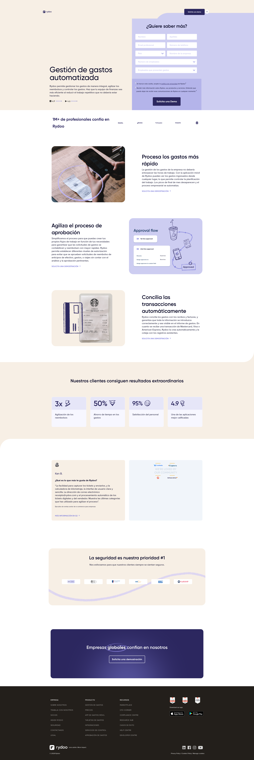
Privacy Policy (175, 753)
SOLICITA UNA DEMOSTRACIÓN (155, 191)
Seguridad (56, 725)
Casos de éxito (127, 725)
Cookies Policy (187, 753)
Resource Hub (126, 720)
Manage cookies (198, 753)
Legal (53, 735)
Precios (89, 710)
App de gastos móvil (95, 715)
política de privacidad (169, 84)
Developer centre (128, 735)
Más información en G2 (66, 516)
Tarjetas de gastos (94, 720)
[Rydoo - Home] (59, 747)
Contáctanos (57, 730)
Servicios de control (95, 730)
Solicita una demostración (127, 659)
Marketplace (126, 705)
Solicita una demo (194, 12)
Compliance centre (129, 715)
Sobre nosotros (59, 705)
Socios (54, 715)
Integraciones (92, 725)
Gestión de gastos (94, 705)
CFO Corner (125, 710)
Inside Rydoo (57, 720)
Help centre (125, 730)
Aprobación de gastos (96, 735)
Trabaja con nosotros (62, 710)
